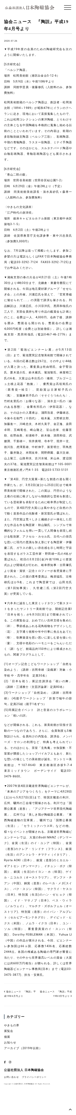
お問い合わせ (11, 1077)
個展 (7, 1036)
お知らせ (10, 1042)
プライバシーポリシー (34, 1077)
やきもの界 (11, 1025)
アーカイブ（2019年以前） (23, 1048)
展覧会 (8, 1031)
